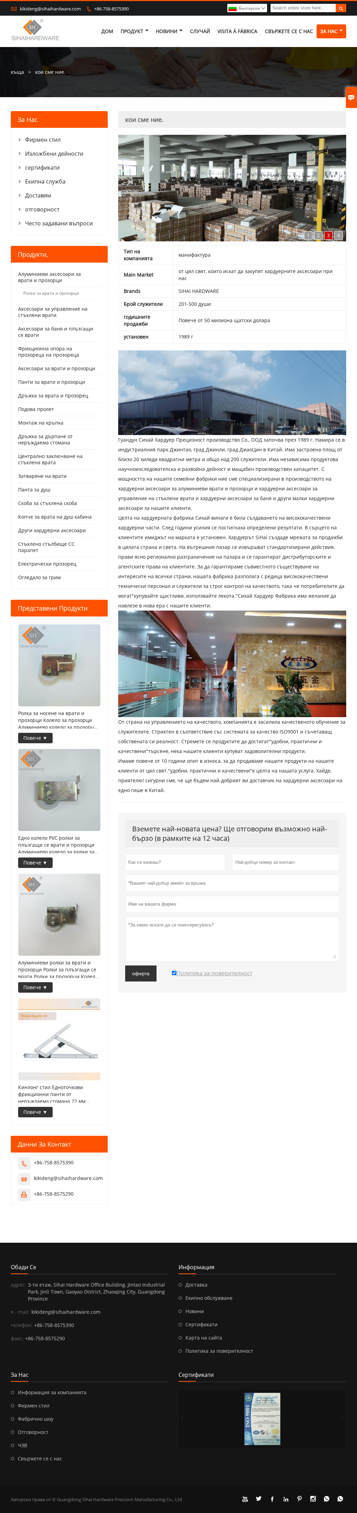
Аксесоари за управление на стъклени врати (53, 311)
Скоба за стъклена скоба (47, 503)
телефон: (21, 1325)
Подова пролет (36, 409)
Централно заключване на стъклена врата (50, 459)
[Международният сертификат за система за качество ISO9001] (262, 1419)
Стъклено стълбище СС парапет (46, 547)
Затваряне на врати (42, 476)
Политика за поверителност (219, 1351)
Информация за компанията (52, 1392)
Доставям (38, 195)
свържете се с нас (289, 31)
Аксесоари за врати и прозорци (56, 368)
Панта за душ (34, 489)
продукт (132, 31)
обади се (23, 1267)
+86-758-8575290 (54, 1193)
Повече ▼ (35, 738)
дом (107, 31)
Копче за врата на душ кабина (55, 516)
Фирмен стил (43, 139)
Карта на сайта (203, 1337)
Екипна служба (45, 181)
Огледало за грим (39, 577)
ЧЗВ (22, 1445)
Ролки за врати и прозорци (51, 293)
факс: (17, 1338)
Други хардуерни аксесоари (52, 530)
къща (17, 72)
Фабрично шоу (35, 1418)
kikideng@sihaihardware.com (50, 9)
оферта (141, 973)
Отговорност (33, 1432)
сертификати (42, 167)
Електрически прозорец (47, 563)
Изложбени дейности (54, 153)
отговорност (42, 209)
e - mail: (20, 1312)
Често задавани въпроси (59, 223)
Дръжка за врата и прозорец (53, 395)
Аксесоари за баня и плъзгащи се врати (55, 331)
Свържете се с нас (40, 1458)
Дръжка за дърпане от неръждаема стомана (45, 439)
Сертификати (201, 1324)
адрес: (18, 1284)
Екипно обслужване (209, 1298)
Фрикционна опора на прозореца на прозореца (48, 351)
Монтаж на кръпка (40, 422)
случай (200, 31)
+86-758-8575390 (111, 9)
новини (166, 31)
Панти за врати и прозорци (51, 382)
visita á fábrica (237, 31)
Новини (194, 1311)
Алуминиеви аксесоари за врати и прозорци (49, 277)
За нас (328, 31)
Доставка (196, 1284)
